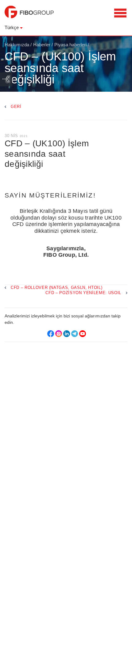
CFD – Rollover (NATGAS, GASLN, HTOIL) (56, 287)
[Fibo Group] (29, 15)
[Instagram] (58, 333)
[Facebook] (50, 333)
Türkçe (12, 27)
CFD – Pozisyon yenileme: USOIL (83, 292)
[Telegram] (74, 333)
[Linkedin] (66, 333)
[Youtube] (82, 333)
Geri (16, 106)
